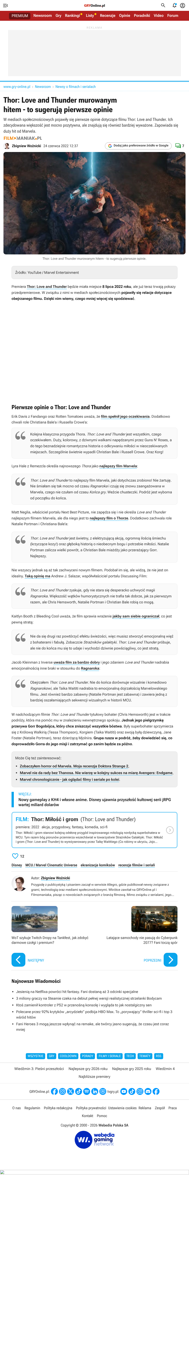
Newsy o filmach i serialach (76, 86)
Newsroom (42, 15)
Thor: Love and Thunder (47, 286)
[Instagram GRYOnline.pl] (62, 1091)
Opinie (124, 15)
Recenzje (107, 15)
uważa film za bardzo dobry (76, 662)
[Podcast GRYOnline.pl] (86, 1091)
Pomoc (102, 1116)
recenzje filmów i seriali (136, 865)
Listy (90, 15)
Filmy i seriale (110, 1056)
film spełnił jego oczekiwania (125, 416)
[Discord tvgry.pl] (148, 1091)
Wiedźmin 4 (165, 1069)
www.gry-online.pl (16, 86)
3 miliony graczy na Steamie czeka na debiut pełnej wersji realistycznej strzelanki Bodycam (89, 998)
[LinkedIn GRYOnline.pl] (94, 1091)
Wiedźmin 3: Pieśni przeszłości (39, 1069)
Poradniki (142, 15)
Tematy (145, 1056)
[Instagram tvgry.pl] (139, 1091)
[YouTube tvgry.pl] (123, 1091)
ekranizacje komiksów (98, 865)
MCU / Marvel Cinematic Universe (51, 865)
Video (159, 15)
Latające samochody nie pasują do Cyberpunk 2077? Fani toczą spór (137, 937)
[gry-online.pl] (94, 5)
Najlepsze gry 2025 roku (131, 1069)
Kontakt (87, 1116)
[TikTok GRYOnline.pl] (78, 1091)
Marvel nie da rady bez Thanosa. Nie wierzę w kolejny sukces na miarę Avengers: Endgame (96, 773)
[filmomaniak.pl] (22, 138)
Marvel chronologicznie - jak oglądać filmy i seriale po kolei (69, 779)
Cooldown (68, 1056)
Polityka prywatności (91, 1108)
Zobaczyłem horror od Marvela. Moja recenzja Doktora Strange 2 (74, 766)
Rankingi (72, 15)
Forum (172, 15)
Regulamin (32, 1108)
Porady (87, 1056)
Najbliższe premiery (94, 1076)
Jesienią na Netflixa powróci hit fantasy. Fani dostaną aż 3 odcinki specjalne (77, 991)
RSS (158, 1056)
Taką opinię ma (37, 576)
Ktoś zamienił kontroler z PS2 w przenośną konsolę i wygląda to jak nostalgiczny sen (84, 1005)
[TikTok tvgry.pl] (131, 1091)
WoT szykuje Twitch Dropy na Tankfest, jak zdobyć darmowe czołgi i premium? (52, 937)
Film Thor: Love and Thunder (94, 830)
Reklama (145, 1108)
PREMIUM (20, 16)
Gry (58, 15)
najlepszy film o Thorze (109, 518)
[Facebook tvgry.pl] (156, 1091)
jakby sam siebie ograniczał (135, 616)
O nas (16, 1108)
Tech (130, 1056)
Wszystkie (35, 1056)
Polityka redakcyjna (58, 1108)
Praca (172, 1108)
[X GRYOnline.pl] (70, 1091)
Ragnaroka (90, 668)
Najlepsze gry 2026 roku (87, 1069)
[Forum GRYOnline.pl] (102, 1091)
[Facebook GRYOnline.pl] (54, 1091)
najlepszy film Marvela (118, 466)
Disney (17, 865)
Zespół (160, 1108)
